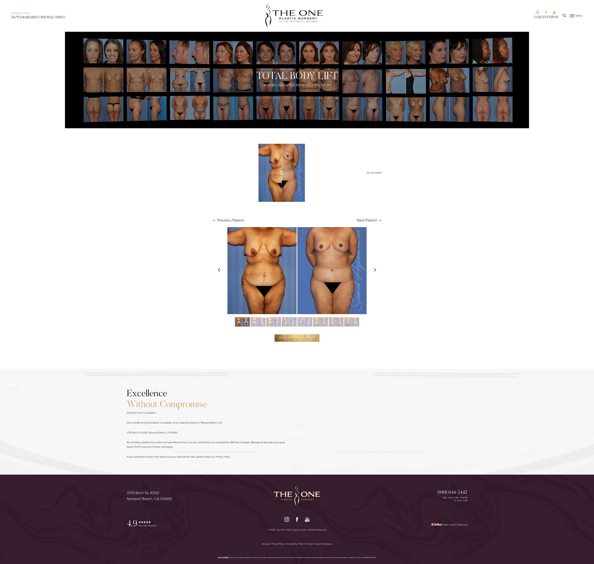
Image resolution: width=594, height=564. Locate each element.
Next (367, 220)
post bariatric (274, 98)
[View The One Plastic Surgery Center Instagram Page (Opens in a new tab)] (286, 520)
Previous (230, 220)
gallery (260, 98)
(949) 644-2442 (21, 13)
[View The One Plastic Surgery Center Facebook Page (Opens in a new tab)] (297, 520)
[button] (572, 15)
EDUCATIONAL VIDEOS (48, 17)
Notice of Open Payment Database (315, 544)
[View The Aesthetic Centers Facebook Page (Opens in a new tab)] (545, 13)
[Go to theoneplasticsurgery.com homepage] (294, 16)
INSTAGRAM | (21, 17)
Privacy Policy (223, 457)
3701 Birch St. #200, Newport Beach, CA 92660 (152, 432)
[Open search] (564, 15)
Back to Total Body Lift (297, 338)
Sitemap (266, 544)
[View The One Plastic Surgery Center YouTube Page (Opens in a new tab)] (307, 520)
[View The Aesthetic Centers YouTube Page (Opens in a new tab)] (554, 13)
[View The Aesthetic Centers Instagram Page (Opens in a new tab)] (537, 13)
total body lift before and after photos (308, 98)
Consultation (546, 17)
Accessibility (291, 544)
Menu (579, 16)
